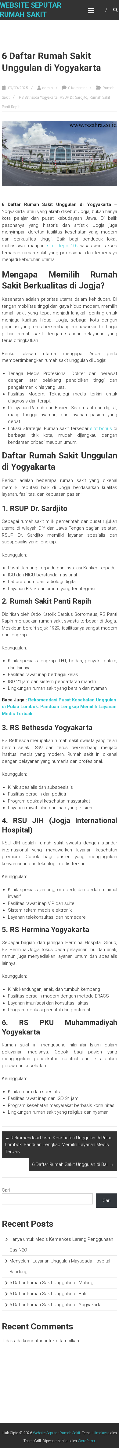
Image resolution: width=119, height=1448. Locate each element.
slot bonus (101, 428)
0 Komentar (77, 88)
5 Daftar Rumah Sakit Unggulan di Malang (51, 1282)
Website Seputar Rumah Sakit (56, 1433)
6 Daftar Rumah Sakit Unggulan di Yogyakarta (55, 1304)
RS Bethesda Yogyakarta (38, 97)
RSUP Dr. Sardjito (73, 97)
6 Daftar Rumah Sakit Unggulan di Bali (73, 1164)
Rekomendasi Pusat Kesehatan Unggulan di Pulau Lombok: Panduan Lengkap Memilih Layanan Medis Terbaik (59, 706)
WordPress (86, 1441)
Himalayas (101, 1433)
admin (47, 88)
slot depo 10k (62, 245)
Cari (6, 1190)
